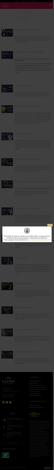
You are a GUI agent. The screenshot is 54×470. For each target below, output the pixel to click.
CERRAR (50, 225)
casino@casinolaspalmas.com (39, 240)
